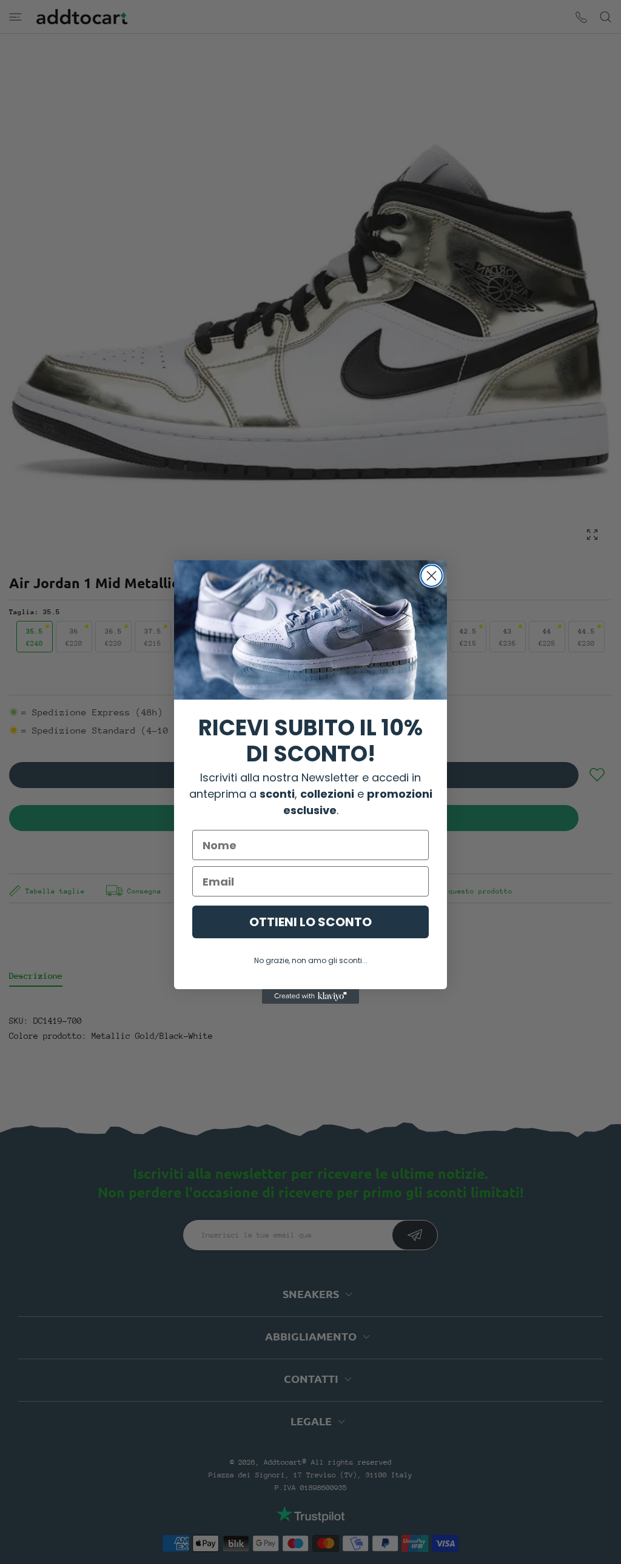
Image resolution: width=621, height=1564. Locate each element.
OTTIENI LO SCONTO (310, 921)
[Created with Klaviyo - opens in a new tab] (310, 996)
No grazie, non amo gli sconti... (311, 960)
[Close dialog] (431, 575)
